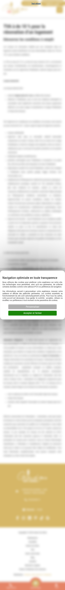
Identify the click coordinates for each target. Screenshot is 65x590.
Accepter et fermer (32, 313)
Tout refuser (36, 3)
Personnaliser (32, 306)
